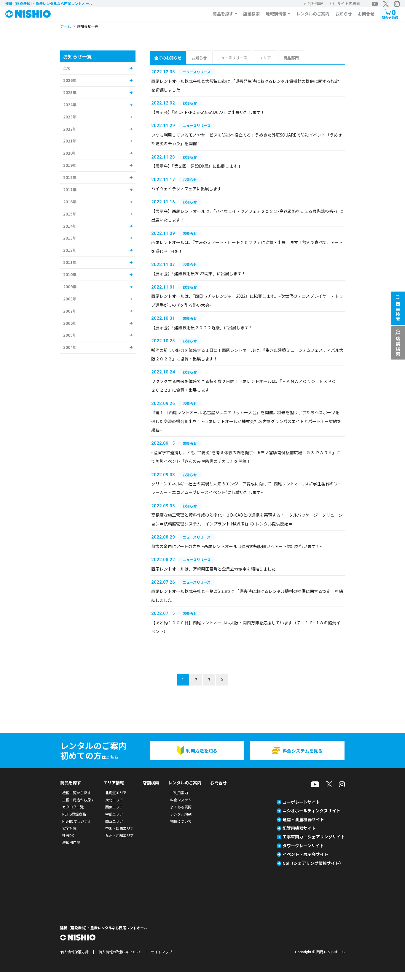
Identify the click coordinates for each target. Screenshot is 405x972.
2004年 (69, 347)
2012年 (69, 250)
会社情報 (315, 3)
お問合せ (366, 14)
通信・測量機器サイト (303, 819)
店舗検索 (251, 14)
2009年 (69, 286)
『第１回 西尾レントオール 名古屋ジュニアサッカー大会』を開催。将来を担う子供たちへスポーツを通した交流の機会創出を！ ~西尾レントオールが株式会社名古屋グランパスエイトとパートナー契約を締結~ (246, 421)
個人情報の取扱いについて (119, 951)
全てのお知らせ (167, 58)
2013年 (69, 238)
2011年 (69, 262)
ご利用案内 (179, 792)
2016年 (69, 202)
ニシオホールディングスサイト (311, 810)
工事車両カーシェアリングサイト (314, 837)
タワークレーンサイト (303, 845)
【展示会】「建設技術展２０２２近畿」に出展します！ (202, 327)
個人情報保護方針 (74, 951)
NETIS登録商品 (74, 813)
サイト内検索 (348, 3)
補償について (181, 821)
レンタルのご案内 (312, 14)
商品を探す (223, 14)
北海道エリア (116, 792)
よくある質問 (181, 806)
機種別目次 (71, 842)
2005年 (69, 335)
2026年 (69, 80)
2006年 (69, 323)
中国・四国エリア (119, 828)
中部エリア (114, 813)
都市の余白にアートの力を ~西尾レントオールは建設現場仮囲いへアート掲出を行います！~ (236, 546)
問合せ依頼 (390, 13)
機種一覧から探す (76, 792)
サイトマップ (161, 951)
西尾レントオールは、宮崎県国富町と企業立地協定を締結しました (213, 569)
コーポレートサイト (301, 802)
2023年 (69, 117)
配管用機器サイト (299, 828)
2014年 (69, 226)
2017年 (69, 189)
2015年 (69, 214)
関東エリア (114, 806)
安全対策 (69, 828)
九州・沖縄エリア (119, 835)
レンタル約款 (181, 813)
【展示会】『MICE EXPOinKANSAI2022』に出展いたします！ (208, 112)
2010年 (69, 274)
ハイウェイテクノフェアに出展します (186, 188)
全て (67, 68)
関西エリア (114, 821)
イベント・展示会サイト (305, 854)
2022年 (69, 129)
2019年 (69, 165)
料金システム (181, 799)
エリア (265, 58)
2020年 (69, 153)
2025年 (69, 92)
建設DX (68, 835)
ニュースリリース (232, 58)
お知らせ (343, 14)
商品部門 (291, 58)
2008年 (69, 299)
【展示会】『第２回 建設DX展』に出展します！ (196, 166)
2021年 (69, 141)
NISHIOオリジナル (76, 821)
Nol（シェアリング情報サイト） (313, 863)
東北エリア (114, 799)
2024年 (69, 104)
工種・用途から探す (78, 799)
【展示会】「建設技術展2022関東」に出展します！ (198, 273)
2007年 (69, 311)
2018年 (69, 177)
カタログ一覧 (73, 806)
